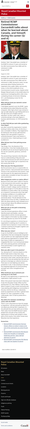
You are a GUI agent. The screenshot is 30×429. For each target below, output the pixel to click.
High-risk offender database (8, 400)
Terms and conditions (6, 425)
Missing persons (5, 390)
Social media (4, 422)
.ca (3, 18)
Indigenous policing (6, 403)
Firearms (3, 393)
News (2, 371)
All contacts (4, 368)
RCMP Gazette (11, 18)
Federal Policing (5, 410)
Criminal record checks (7, 383)
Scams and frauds (6, 396)
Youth (2, 406)
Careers (3, 380)
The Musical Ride (5, 416)
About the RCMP (5, 375)
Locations (3, 387)
